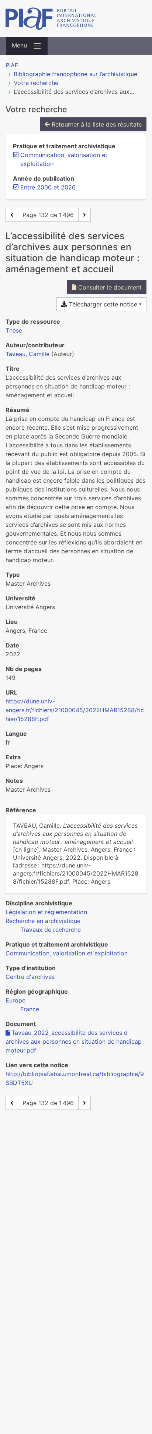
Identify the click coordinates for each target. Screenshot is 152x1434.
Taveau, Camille (27, 354)
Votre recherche (36, 82)
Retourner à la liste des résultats (96, 124)
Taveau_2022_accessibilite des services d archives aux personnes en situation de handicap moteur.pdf (74, 1041)
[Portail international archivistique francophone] (76, 18)
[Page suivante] (84, 215)
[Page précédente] (12, 215)
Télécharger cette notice (102, 304)
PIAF (12, 65)
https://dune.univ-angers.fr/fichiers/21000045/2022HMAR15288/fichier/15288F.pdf (75, 710)
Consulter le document (109, 287)
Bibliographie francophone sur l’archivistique (75, 74)
